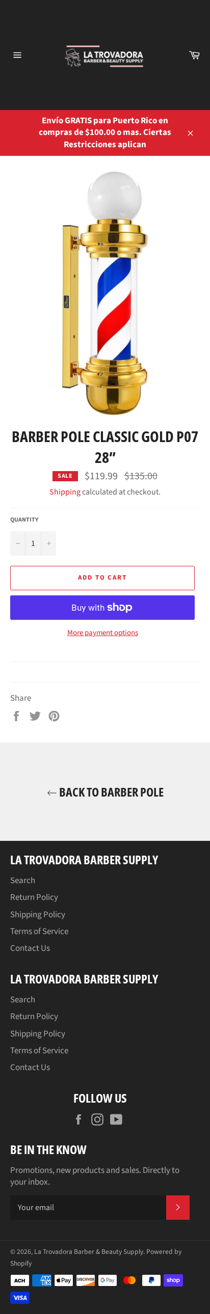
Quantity (24, 520)
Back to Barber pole (110, 791)
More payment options (102, 633)
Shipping (65, 492)
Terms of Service (39, 931)
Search (22, 880)
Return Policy (34, 897)
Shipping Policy (37, 915)
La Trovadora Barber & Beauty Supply (88, 1251)
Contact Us (30, 948)
